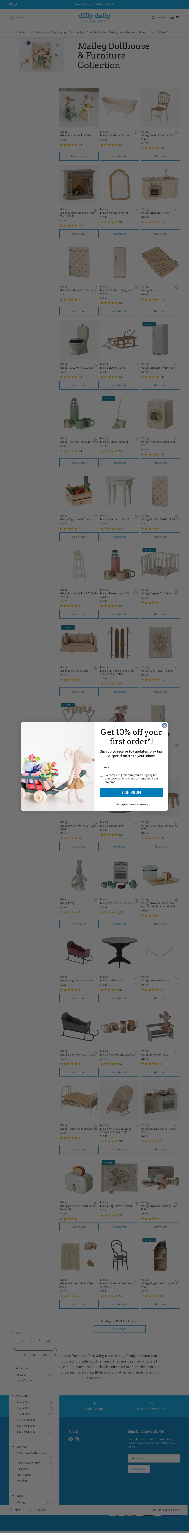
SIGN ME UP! (131, 793)
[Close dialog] (164, 725)
